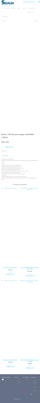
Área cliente (31, 8)
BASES (30, 273)
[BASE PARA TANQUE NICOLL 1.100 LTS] (37, 21)
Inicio (3, 8)
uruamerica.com (23, 398)
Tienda (24, 8)
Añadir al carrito (9, 146)
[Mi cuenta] (36, 2)
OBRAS (19, 8)
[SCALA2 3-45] (2, 21)
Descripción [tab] (5, 155)
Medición (13, 8)
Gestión (7, 8)
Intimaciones (5, 16)
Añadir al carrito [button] (10, 274)
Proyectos (30, 12)
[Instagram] (3, 379)
